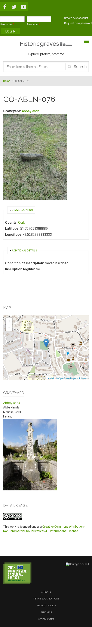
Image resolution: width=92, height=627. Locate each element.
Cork (21, 222)
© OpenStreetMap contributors (72, 378)
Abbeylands (31, 111)
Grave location (22, 209)
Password (33, 24)
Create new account (76, 18)
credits (46, 591)
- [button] (9, 328)
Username (7, 24)
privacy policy (46, 605)
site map (46, 612)
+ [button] (9, 321)
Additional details (24, 250)
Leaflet (50, 378)
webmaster (46, 619)
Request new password (78, 23)
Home (6, 81)
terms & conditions (46, 598)
